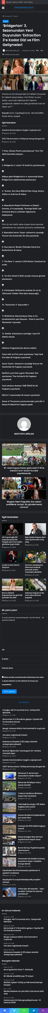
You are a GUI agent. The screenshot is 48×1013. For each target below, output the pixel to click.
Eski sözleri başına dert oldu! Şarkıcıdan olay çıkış (35, 539)
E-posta (5, 659)
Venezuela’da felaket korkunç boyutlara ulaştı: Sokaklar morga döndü (31, 861)
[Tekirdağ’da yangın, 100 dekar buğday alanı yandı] (9, 807)
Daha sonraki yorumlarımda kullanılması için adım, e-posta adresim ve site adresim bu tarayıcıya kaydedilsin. (23, 680)
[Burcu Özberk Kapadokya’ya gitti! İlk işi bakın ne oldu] (12, 584)
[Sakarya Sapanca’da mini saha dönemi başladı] (35, 584)
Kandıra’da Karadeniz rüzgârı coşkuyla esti (21, 130)
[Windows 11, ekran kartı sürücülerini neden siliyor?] (9, 776)
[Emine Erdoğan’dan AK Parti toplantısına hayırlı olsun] (9, 840)
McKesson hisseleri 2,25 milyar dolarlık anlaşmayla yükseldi (20, 742)
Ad (3, 650)
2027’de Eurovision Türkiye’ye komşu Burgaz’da (23, 138)
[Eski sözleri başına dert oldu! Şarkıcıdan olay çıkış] (35, 529)
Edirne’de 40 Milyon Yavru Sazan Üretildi (29, 783)
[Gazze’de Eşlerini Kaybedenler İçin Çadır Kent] (9, 818)
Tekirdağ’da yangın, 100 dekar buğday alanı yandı (31, 805)
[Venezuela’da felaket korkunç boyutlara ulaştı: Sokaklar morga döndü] (9, 862)
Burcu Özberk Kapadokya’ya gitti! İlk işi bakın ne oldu (12, 595)
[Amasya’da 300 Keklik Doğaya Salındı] (9, 829)
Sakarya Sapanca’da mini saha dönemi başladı (34, 595)
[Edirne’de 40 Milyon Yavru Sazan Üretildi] (9, 785)
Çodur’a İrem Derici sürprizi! (10, 566)
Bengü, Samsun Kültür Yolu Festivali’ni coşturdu (24, 2)
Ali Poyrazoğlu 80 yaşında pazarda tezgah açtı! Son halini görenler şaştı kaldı (12, 540)
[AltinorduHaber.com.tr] (24, 7)
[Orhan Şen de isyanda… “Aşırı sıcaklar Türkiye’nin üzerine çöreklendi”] (9, 892)
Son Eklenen (24, 702)
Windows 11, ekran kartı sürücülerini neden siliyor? (29, 774)
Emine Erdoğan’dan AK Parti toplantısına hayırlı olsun (30, 838)
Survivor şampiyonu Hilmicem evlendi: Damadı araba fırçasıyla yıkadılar (34, 568)
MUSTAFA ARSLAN (12, 50)
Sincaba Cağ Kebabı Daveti (15, 735)
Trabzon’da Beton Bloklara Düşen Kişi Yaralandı (30, 794)
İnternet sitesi (7, 668)
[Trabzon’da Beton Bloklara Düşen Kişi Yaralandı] (9, 796)
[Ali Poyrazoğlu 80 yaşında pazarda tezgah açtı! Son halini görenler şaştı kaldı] (12, 529)
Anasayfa (8, 16)
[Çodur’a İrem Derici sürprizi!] (12, 557)
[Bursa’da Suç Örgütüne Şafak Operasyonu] (9, 851)
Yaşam (15, 16)
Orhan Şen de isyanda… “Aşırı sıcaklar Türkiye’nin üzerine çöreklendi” (31, 891)
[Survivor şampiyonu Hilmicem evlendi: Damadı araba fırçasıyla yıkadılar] (35, 557)
